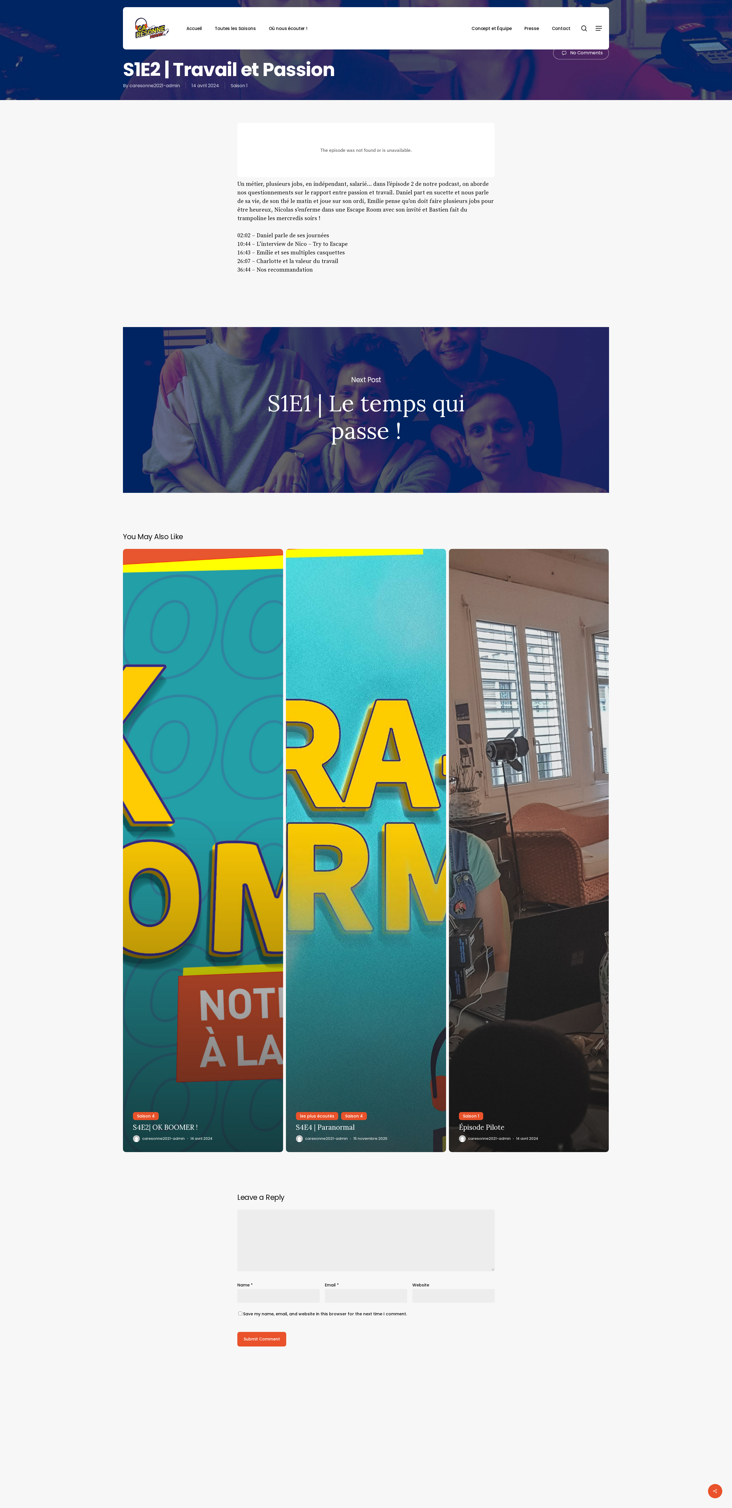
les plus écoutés (317, 1116)
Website (420, 1285)
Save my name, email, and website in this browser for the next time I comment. (325, 1314)
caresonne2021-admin (155, 85)
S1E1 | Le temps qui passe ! (366, 410)
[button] (599, 28)
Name (245, 1285)
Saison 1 (239, 85)
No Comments (586, 52)
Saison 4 (146, 1116)
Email (332, 1285)
